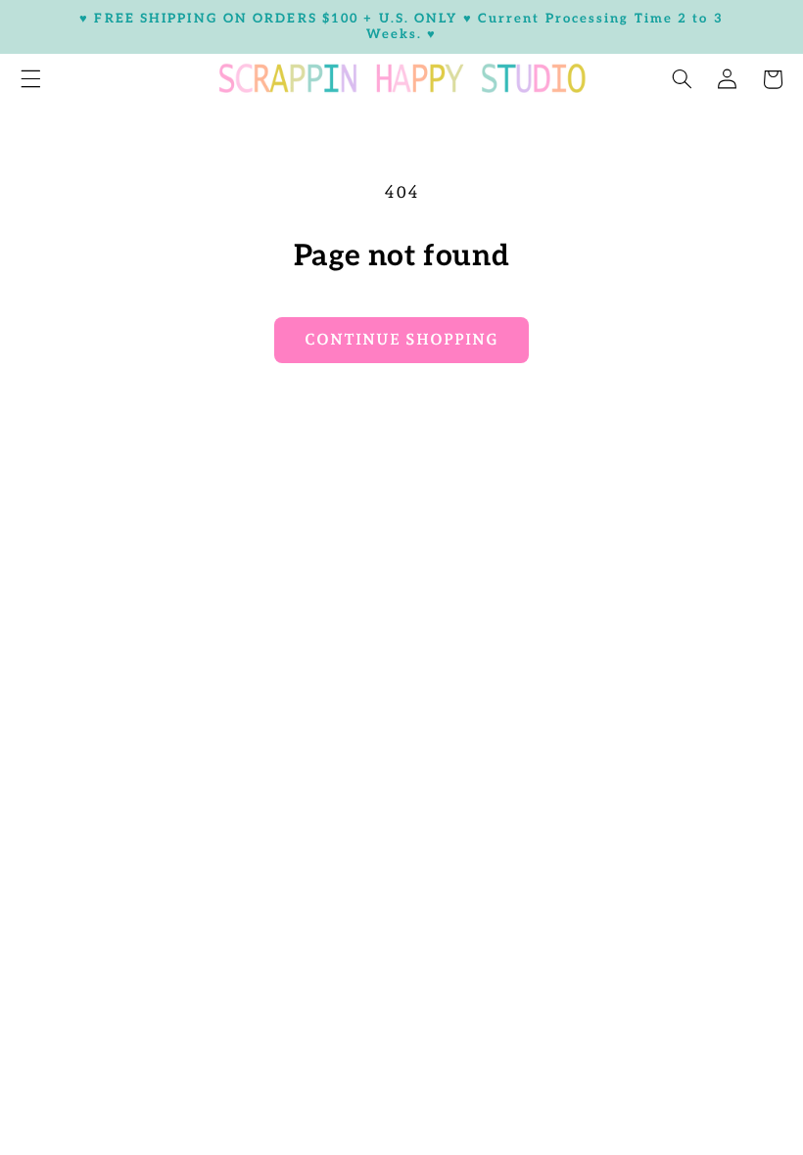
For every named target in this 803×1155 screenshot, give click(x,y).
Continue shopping (401, 339)
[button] (681, 79)
